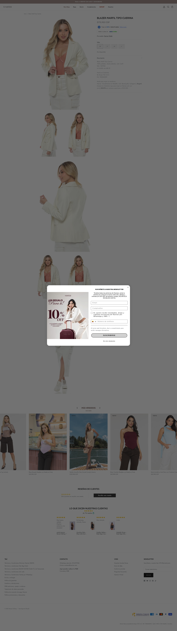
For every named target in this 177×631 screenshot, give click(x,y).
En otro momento (109, 341)
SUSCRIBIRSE (109, 335)
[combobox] (94, 321)
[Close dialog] (128, 287)
